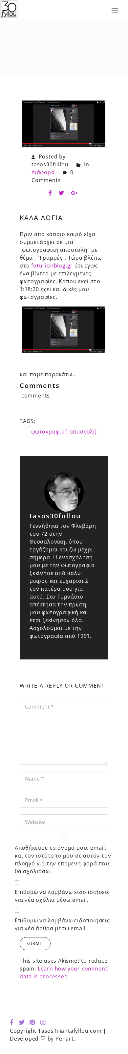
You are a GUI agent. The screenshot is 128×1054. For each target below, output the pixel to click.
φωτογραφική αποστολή (64, 431)
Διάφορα (43, 172)
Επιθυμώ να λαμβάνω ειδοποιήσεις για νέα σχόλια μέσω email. (62, 895)
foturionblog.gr (52, 265)
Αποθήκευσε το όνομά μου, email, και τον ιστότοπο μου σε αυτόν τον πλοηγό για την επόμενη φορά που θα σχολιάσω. (63, 859)
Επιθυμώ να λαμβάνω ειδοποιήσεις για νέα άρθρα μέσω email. (62, 924)
